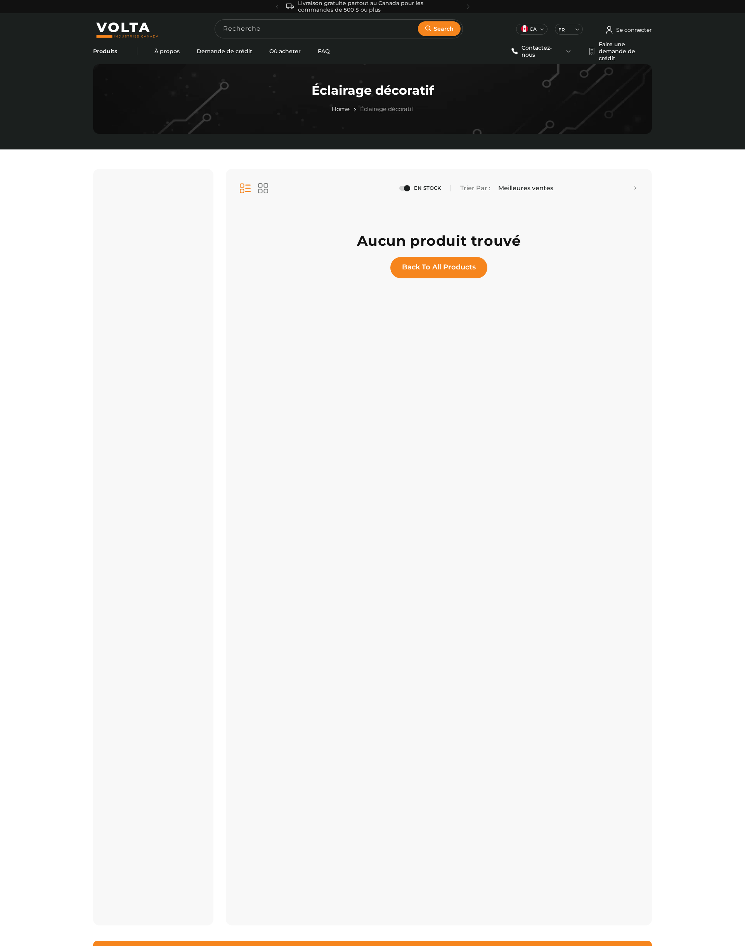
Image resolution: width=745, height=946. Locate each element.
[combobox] (339, 29)
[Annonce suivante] (467, 6)
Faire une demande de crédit (617, 51)
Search (444, 28)
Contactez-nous (537, 51)
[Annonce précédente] (277, 6)
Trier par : (475, 188)
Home (341, 109)
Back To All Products (439, 267)
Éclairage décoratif (386, 109)
